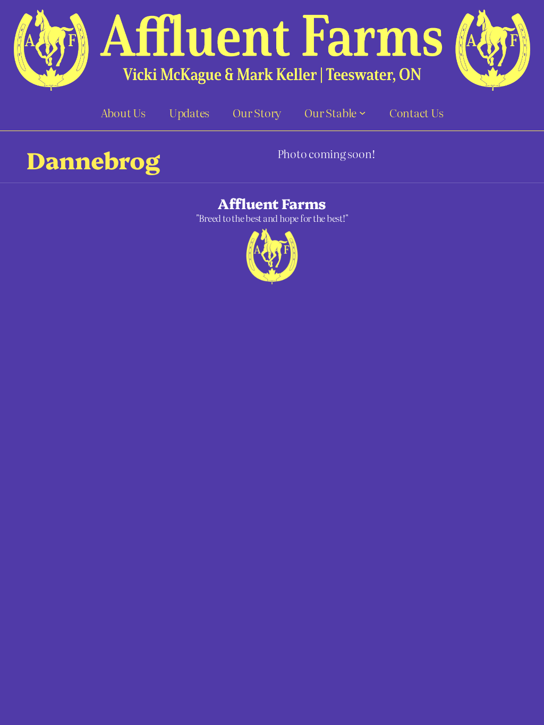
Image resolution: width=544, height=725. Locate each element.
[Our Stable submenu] (362, 112)
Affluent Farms (272, 203)
